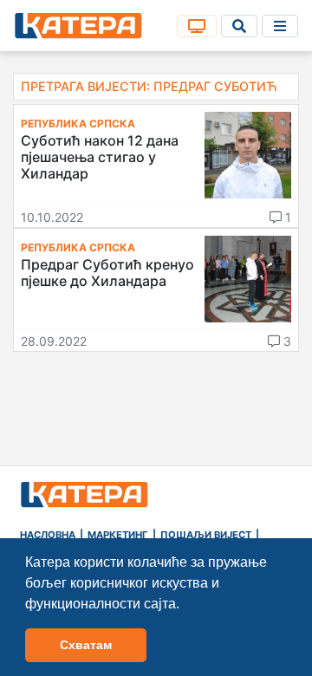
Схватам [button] (86, 645)
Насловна (47, 535)
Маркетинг (118, 535)
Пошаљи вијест (205, 535)
